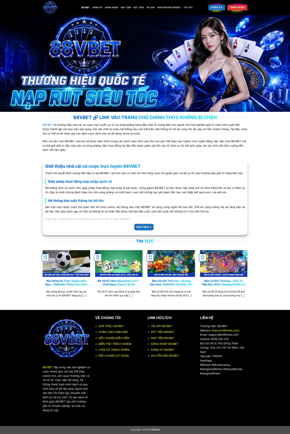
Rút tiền (139, 7)
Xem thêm (142, 227)
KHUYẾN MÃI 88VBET (165, 355)
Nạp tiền (126, 7)
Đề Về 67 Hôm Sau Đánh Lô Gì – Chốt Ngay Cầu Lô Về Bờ (119, 282)
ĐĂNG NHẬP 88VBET (164, 344)
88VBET (48, 124)
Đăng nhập (111, 7)
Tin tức (188, 7)
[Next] (248, 280)
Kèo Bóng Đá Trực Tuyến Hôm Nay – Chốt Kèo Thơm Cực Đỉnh (66, 282)
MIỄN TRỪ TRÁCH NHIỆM (115, 344)
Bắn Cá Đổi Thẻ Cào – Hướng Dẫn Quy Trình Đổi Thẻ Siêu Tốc (171, 282)
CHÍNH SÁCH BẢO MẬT (113, 332)
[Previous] (41, 280)
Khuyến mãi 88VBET (169, 7)
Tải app (150, 7)
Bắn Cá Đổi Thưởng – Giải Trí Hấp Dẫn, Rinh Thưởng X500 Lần (224, 282)
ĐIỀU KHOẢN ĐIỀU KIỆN (114, 338)
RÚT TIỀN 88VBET (162, 332)
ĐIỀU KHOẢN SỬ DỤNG (114, 355)
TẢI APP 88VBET (161, 326)
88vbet (85, 7)
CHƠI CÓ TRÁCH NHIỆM (114, 349)
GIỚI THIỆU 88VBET (111, 326)
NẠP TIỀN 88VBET (163, 338)
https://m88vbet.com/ (225, 330)
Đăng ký (97, 7)
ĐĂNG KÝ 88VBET (162, 349)
